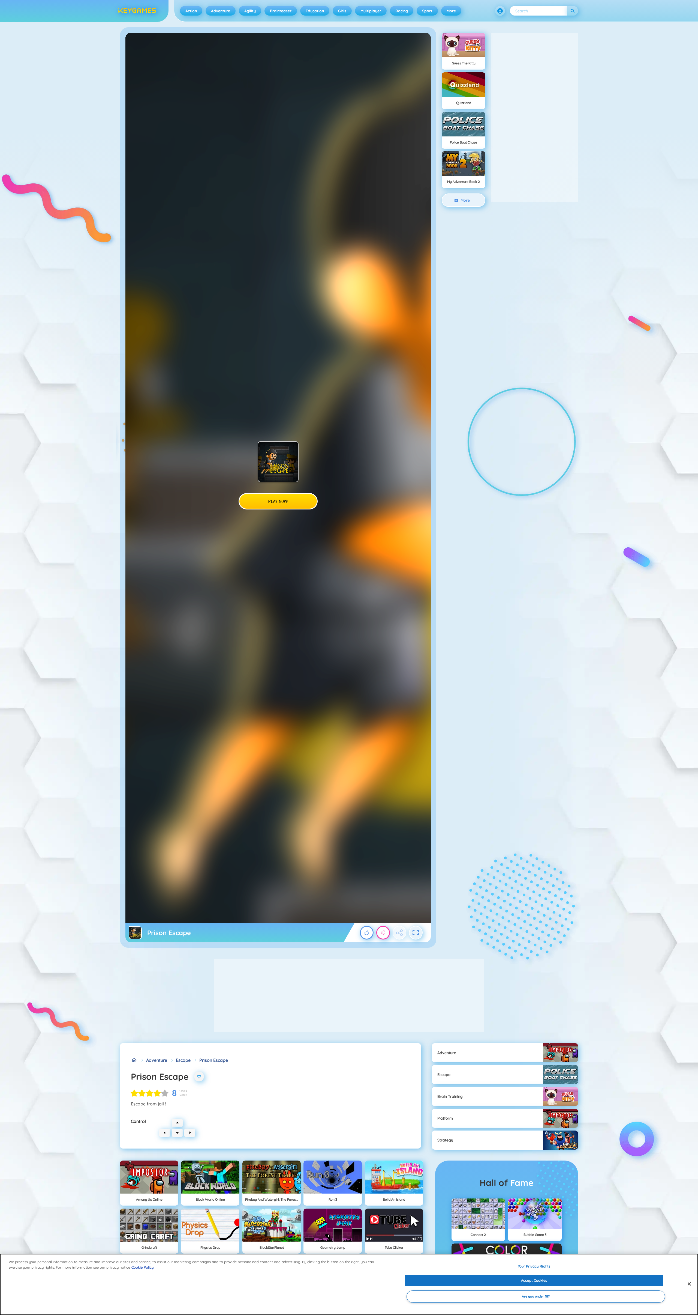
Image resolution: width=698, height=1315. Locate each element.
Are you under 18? (536, 1297)
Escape (183, 1060)
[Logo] (137, 11)
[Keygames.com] (134, 1060)
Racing (401, 10)
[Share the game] (399, 933)
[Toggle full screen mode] (416, 933)
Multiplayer (370, 10)
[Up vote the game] (367, 933)
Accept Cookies (534, 1280)
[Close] (689, 1284)
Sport (427, 10)
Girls (342, 10)
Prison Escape (213, 1060)
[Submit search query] (572, 11)
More (451, 10)
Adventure (220, 10)
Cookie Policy (142, 1267)
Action (191, 10)
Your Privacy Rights (534, 1266)
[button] (500, 11)
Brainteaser (280, 10)
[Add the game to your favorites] (199, 1076)
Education (315, 10)
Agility (250, 10)
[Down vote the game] (383, 933)
